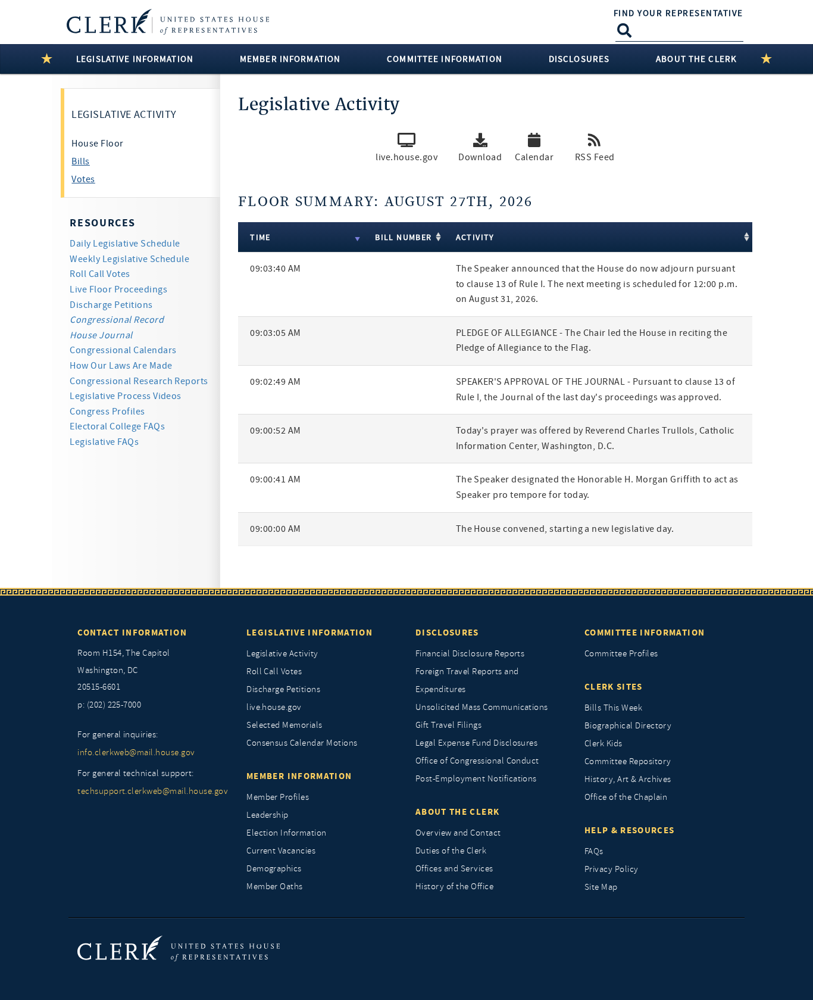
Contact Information (132, 632)
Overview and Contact (458, 833)
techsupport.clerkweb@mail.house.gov (152, 791)
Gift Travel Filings (448, 725)
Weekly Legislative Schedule (129, 259)
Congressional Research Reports (139, 381)
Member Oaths (274, 886)
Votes (83, 179)
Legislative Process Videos (125, 396)
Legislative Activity (282, 653)
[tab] (145, 143)
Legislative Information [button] (134, 59)
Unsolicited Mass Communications (481, 707)
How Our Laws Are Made (121, 366)
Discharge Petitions (111, 305)
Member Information (299, 776)
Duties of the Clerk (450, 850)
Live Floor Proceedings (118, 289)
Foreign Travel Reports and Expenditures (466, 680)
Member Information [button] (290, 59)
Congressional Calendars (123, 350)
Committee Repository (627, 761)
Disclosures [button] (579, 59)
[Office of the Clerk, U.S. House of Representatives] (178, 948)
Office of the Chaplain (626, 797)
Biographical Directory (628, 725)
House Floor (97, 143)
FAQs (594, 851)
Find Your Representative (678, 13)
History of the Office (454, 886)
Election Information (286, 833)
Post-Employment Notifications (476, 778)
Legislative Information (309, 632)
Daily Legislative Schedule (125, 244)
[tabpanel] (495, 354)
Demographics (274, 868)
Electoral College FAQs (117, 426)
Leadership (267, 815)
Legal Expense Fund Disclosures (476, 743)
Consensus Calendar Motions (301, 743)
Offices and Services (454, 868)
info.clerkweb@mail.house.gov (136, 752)
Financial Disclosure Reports (469, 653)
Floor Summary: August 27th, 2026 (385, 202)
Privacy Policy (611, 869)
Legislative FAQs (104, 442)
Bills (80, 161)
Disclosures (447, 632)
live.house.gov (274, 707)
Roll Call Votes (100, 274)
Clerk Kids (603, 743)
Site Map (601, 887)
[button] (480, 151)
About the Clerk (457, 812)
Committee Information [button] (444, 59)
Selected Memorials (284, 725)
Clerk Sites (613, 687)
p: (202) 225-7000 (109, 705)
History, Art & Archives (627, 779)
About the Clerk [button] (696, 59)
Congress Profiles (107, 412)
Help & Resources (629, 830)
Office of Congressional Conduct (477, 761)
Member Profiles (277, 797)
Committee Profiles (621, 653)
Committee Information (644, 632)
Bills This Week (613, 708)
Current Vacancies (280, 850)
